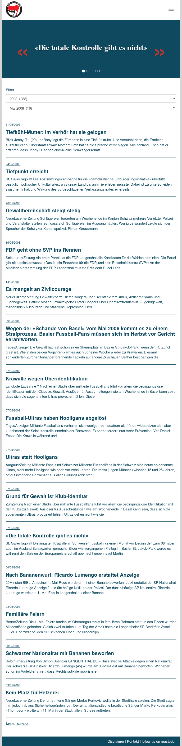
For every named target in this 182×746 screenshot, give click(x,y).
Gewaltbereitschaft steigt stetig (43, 210)
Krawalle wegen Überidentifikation (47, 378)
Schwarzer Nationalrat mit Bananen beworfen (60, 653)
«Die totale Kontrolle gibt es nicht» (91, 47)
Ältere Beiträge (17, 723)
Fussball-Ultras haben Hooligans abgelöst (56, 417)
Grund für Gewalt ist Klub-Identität (47, 496)
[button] (18, 48)
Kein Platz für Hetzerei (32, 692)
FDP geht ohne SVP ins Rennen (43, 249)
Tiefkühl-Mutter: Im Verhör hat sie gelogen (56, 131)
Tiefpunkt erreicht (27, 171)
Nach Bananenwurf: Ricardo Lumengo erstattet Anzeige (72, 574)
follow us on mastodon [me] (159, 741)
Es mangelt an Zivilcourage (38, 288)
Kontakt (133, 741)
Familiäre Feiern (25, 613)
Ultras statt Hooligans (32, 456)
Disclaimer (116, 741)
